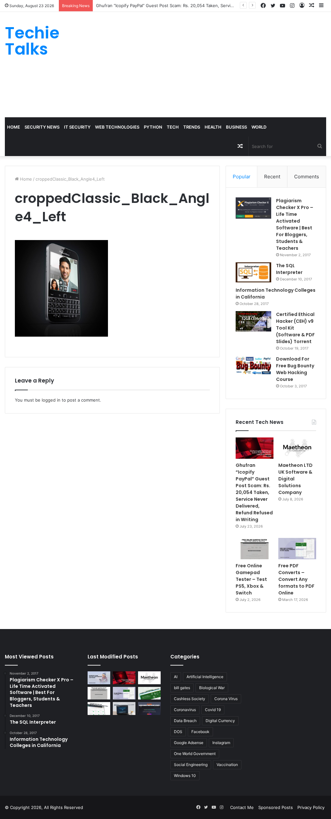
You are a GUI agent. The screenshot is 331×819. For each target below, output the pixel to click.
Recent (272, 176)
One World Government (195, 753)
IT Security (77, 127)
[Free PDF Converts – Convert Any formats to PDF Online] (297, 548)
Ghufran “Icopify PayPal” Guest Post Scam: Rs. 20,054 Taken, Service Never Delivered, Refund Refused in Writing (210, 5)
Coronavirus (185, 709)
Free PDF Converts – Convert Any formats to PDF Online (296, 579)
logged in (51, 400)
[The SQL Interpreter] (253, 272)
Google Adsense (188, 742)
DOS (178, 731)
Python (153, 127)
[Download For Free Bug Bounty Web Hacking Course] (253, 366)
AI (175, 676)
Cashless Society (189, 698)
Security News (42, 127)
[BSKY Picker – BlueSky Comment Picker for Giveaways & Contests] (124, 708)
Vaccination (227, 764)
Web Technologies (117, 127)
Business (236, 127)
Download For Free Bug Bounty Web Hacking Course (295, 369)
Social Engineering (191, 764)
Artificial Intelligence (205, 676)
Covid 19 (213, 709)
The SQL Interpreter (289, 269)
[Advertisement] (223, 63)
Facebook (200, 731)
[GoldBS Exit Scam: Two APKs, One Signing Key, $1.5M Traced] (99, 677)
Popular (242, 176)
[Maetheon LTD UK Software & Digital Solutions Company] (297, 448)
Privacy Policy (311, 807)
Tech (173, 127)
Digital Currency (220, 720)
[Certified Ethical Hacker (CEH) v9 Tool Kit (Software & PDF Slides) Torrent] (253, 321)
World (258, 127)
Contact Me (242, 807)
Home (13, 127)
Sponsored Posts (275, 807)
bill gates (182, 687)
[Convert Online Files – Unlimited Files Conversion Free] (99, 708)
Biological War (212, 687)
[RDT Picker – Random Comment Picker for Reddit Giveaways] (149, 708)
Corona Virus (226, 698)
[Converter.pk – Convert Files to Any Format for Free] (149, 693)
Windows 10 (185, 775)
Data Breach (185, 720)
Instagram (221, 742)
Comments (306, 176)
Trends (191, 127)
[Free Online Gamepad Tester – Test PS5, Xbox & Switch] (254, 548)
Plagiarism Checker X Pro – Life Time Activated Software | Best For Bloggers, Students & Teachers (294, 224)
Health (213, 127)
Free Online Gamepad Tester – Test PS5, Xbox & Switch (251, 579)
